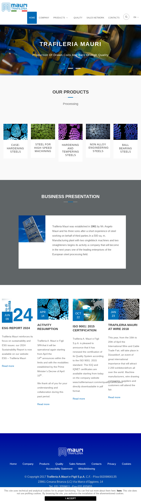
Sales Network (95, 18)
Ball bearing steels (125, 148)
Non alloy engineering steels (98, 148)
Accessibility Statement (59, 468)
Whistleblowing (86, 468)
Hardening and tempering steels (70, 150)
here (119, 490)
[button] (63, 68)
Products (59, 18)
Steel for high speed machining (43, 148)
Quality (78, 18)
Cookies (126, 463)
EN (135, 17)
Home (32, 18)
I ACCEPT (70, 498)
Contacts (114, 18)
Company (44, 18)
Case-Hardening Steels (15, 148)
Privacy (111, 463)
